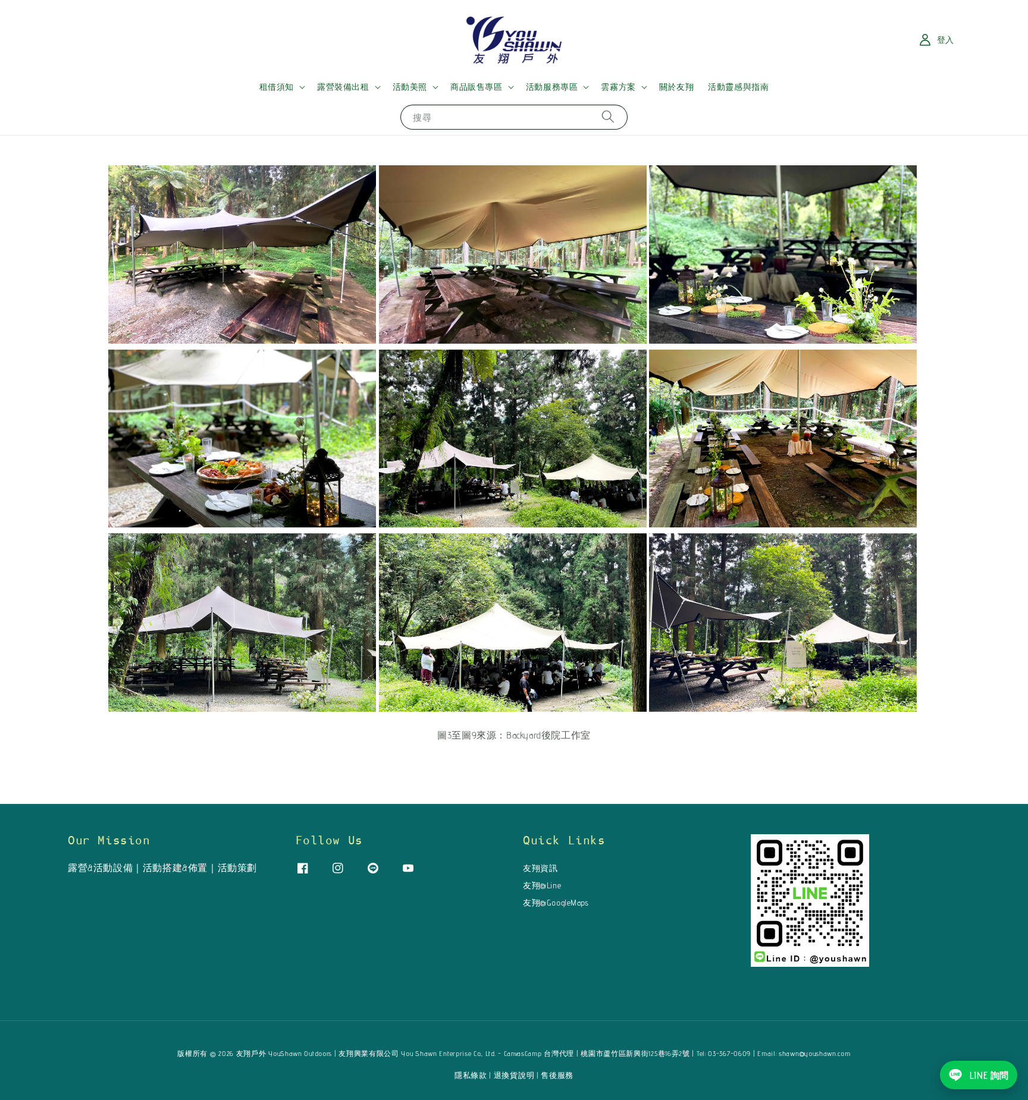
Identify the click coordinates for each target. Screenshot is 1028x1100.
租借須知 (276, 87)
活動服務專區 (552, 87)
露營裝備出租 (343, 87)
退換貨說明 (514, 1075)
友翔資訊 (540, 868)
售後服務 (557, 1075)
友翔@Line (542, 885)
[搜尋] (608, 116)
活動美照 (410, 87)
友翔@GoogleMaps (556, 902)
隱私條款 (471, 1075)
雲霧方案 (618, 87)
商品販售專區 (476, 87)
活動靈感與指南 (738, 87)
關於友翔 (676, 87)
